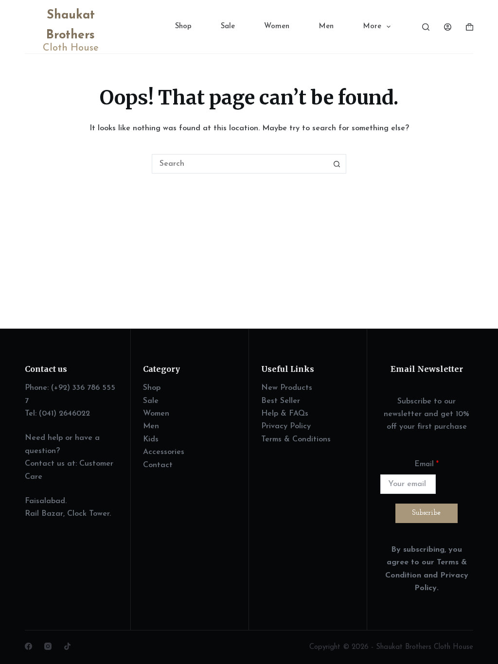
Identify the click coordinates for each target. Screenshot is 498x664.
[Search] (425, 27)
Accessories (163, 452)
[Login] (447, 27)
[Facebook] (28, 646)
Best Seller (280, 401)
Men (326, 26)
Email (427, 464)
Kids (151, 439)
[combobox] (239, 164)
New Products (286, 388)
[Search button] (336, 164)
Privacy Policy (286, 426)
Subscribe (426, 513)
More (372, 26)
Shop (183, 26)
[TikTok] (67, 646)
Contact (158, 465)
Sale (228, 26)
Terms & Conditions (296, 439)
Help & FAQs (284, 414)
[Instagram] (48, 646)
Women (276, 26)
